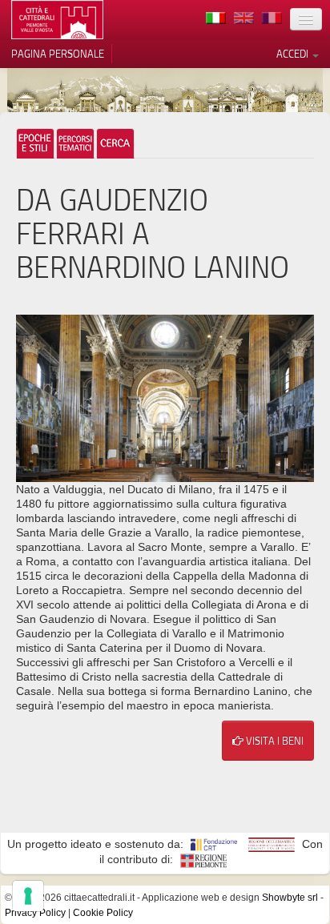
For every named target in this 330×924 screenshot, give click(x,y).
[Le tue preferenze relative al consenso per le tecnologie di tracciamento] (28, 896)
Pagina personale (57, 53)
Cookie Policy (103, 912)
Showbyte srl (290, 897)
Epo (35, 143)
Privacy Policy (35, 912)
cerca (115, 143)
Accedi (293, 53)
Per (75, 143)
